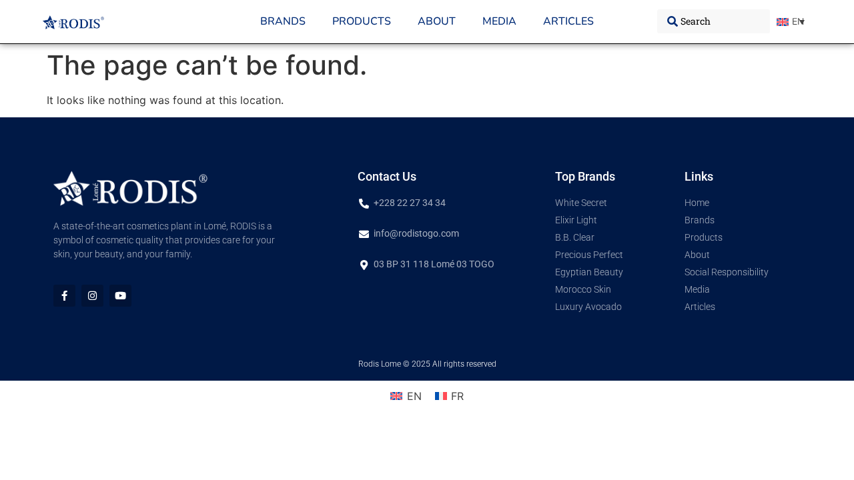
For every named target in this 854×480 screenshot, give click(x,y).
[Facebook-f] (64, 296)
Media (499, 21)
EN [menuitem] (798, 21)
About (437, 21)
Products (361, 21)
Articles (568, 21)
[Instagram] (92, 296)
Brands (283, 21)
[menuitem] (790, 22)
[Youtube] (120, 296)
